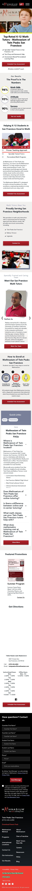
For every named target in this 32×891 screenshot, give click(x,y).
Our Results (6, 861)
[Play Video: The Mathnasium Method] (16, 139)
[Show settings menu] (25, 147)
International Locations (6, 843)
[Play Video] (3, 147)
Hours (5, 420)
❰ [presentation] (2, 318)
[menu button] (21, 4)
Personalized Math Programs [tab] (14, 157)
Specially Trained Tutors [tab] (13, 154)
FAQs (18, 857)
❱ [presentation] (30, 318)
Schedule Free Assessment (16, 64)
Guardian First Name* (9, 725)
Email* (4, 763)
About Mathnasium (20, 831)
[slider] (14, 147)
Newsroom (20, 852)
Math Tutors (20, 842)
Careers (19, 847)
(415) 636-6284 (8, 820)
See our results (16, 116)
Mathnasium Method (6, 831)
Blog (17, 861)
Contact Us (6, 850)
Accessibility (5, 869)
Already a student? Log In (16, 69)
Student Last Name (8, 748)
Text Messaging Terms (13, 797)
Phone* (4, 755)
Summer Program (16, 584)
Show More (16, 542)
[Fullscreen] (28, 147)
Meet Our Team (16, 346)
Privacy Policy (5, 775)
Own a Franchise (22, 836)
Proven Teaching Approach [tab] (14, 150)
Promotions (13, 420)
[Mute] (21, 147)
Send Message (16, 780)
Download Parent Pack (10, 824)
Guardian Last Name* (9, 733)
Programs (5, 837)
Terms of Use (21, 773)
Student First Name (8, 740)
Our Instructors (7, 855)
